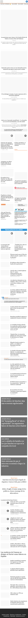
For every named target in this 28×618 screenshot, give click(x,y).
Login (27, 2)
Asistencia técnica (20, 616)
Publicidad (12, 616)
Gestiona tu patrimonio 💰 (6, 4)
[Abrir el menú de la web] (2, 1)
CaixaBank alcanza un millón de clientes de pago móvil (20, 224)
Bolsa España (14, 4)
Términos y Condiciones (15, 614)
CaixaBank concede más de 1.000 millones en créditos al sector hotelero (21, 221)
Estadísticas (6, 616)
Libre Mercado (14, 1)
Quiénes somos (5, 614)
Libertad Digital (14, 611)
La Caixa (21, 209)
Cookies (24, 614)
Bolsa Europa (20, 4)
